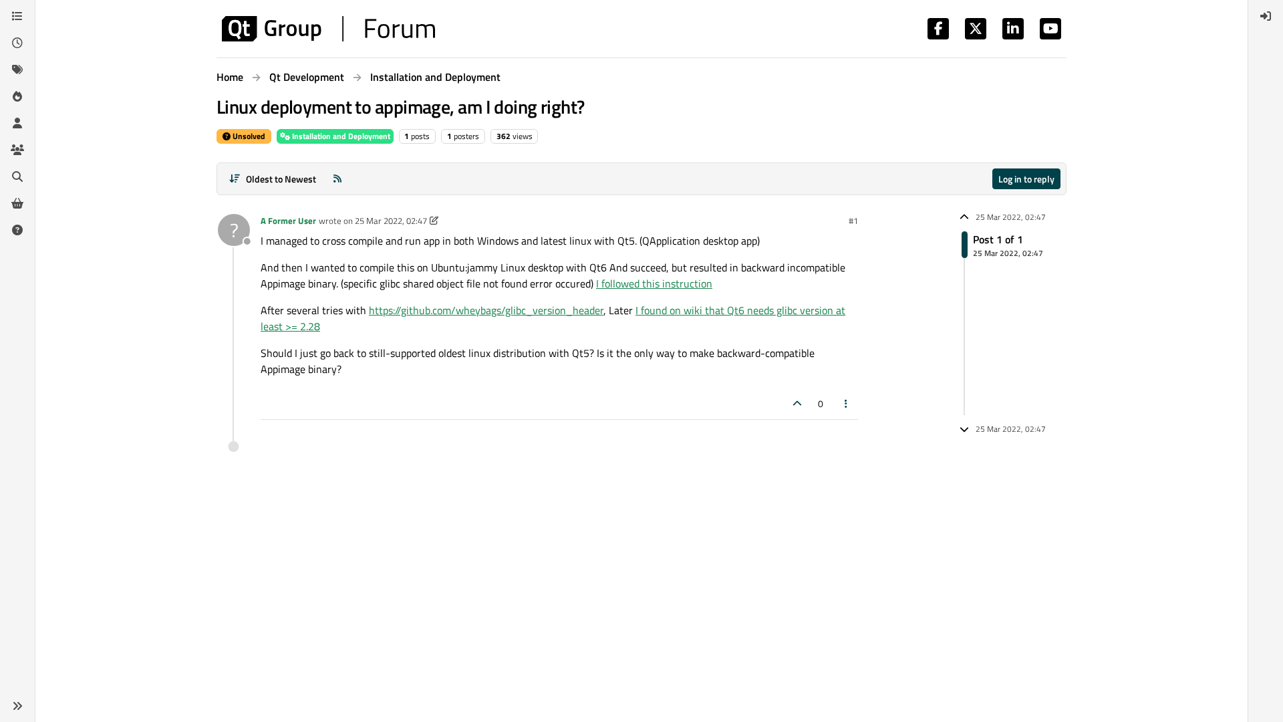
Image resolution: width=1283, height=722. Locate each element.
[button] (17, 706)
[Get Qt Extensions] (17, 203)
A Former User (288, 220)
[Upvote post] (797, 403)
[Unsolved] (17, 230)
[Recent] (17, 42)
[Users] (17, 123)
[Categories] (17, 16)
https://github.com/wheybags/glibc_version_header (486, 310)
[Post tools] (847, 403)
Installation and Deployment (340, 136)
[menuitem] (1266, 16)
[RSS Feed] (337, 178)
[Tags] (17, 69)
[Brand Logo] (328, 28)
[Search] (17, 176)
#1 (853, 220)
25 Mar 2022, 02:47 (391, 220)
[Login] (1266, 16)
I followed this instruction (654, 283)
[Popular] (17, 96)
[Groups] (17, 149)
